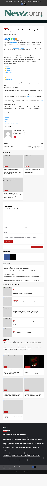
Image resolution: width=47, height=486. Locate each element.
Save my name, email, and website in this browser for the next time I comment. (21, 237)
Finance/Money (15, 344)
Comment (6, 211)
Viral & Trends (9, 79)
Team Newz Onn (7, 31)
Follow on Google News (36, 1)
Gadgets (24, 344)
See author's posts (19, 133)
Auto (22, 342)
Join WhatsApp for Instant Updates (12, 123)
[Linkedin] (9, 39)
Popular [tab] (11, 284)
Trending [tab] (16, 284)
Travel (14, 310)
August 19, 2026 (34, 373)
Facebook (7, 119)
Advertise (20, 1)
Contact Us (25, 1)
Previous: (13, 145)
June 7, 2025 (13, 31)
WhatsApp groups (30, 96)
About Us (15, 1)
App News (12, 342)
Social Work (6, 349)
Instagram (7, 117)
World (29, 349)
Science (41, 347)
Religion (36, 347)
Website (6, 114)
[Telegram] (14, 39)
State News (16, 349)
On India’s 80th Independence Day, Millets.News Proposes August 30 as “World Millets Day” (21, 280)
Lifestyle (8, 74)
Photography (11, 347)
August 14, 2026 (13, 175)
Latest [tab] (5, 284)
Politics (7, 66)
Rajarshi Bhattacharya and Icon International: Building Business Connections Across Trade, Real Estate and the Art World (22, 277)
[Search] (43, 22)
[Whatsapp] (12, 39)
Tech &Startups (9, 72)
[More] (16, 39)
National (5, 347)
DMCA (29, 1)
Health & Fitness (31, 344)
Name (5, 227)
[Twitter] (7, 39)
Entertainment (9, 70)
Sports (7, 77)
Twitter (6, 121)
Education (32, 342)
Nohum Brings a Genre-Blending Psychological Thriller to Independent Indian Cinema (20, 270)
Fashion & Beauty (7, 344)
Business (5, 28)
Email (25, 227)
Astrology (17, 342)
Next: (35, 145)
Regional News (30, 347)
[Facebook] (5, 39)
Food (20, 344)
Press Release (23, 347)
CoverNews (27, 471)
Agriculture (6, 342)
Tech (21, 349)
